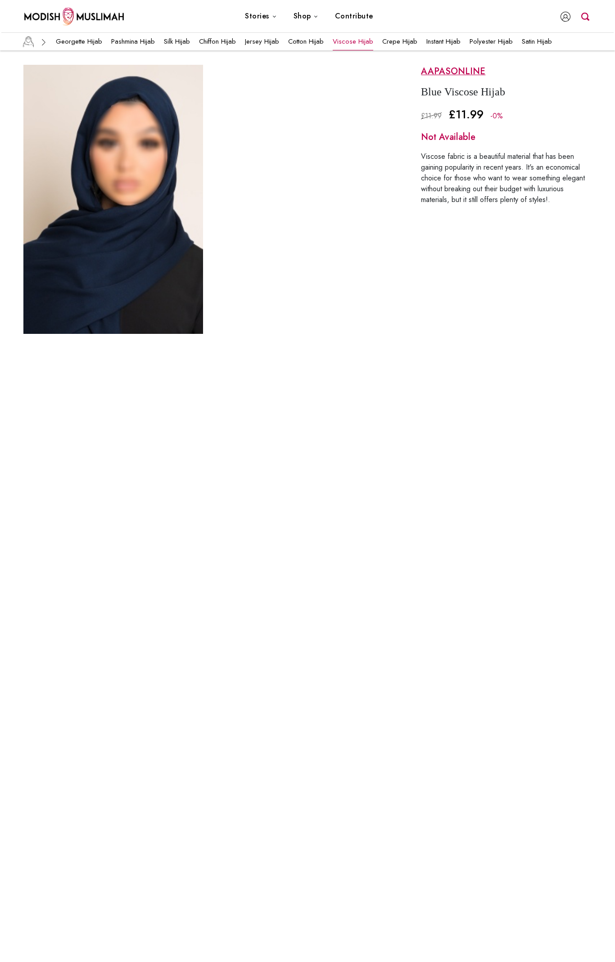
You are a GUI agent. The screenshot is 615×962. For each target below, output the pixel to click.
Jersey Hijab (262, 41)
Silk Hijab (177, 41)
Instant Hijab (443, 41)
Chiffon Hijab (217, 41)
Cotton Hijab (306, 41)
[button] (260, 16)
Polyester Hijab (491, 41)
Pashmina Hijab (133, 41)
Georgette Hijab (79, 41)
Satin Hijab (537, 41)
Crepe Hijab (399, 41)
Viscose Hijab (353, 41)
